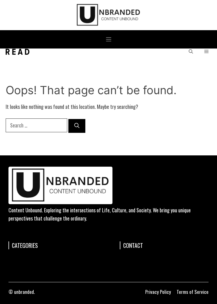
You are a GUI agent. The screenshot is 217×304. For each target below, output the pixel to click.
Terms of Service (193, 291)
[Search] (76, 126)
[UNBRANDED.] (17, 52)
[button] (191, 52)
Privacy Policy (158, 291)
